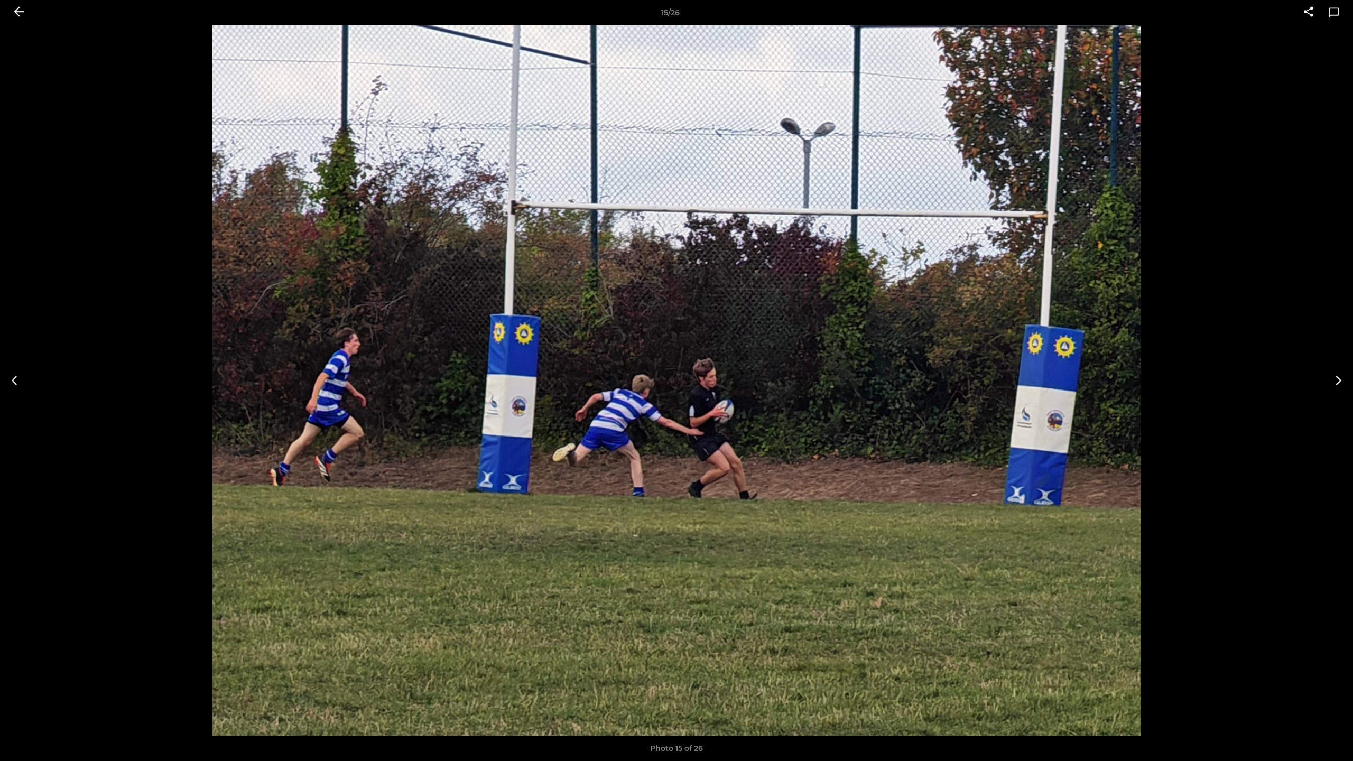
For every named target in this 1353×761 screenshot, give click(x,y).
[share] (1308, 12)
